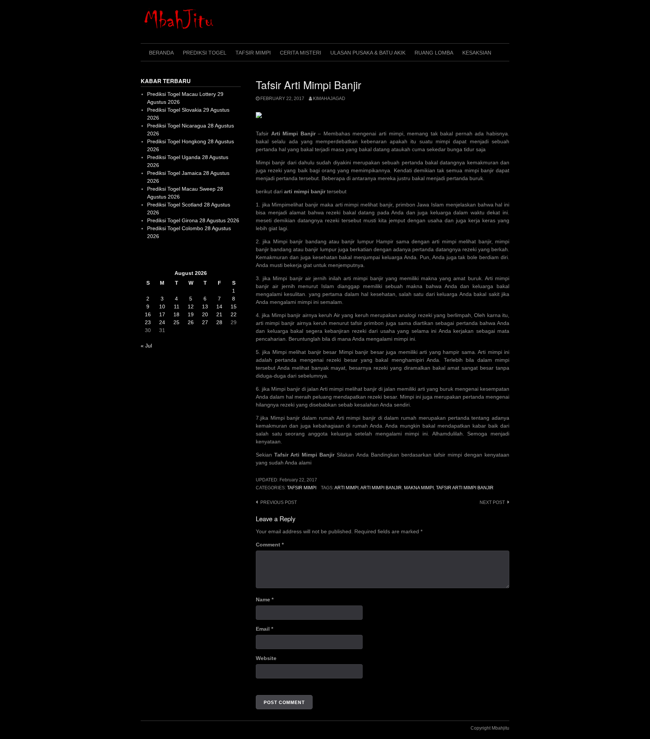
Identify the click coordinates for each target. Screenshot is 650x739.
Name (264, 599)
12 (191, 306)
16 (148, 314)
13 (205, 306)
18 (176, 314)
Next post (492, 502)
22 (234, 314)
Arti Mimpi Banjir (381, 487)
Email (264, 629)
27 (205, 322)
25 (176, 322)
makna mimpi (419, 487)
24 (162, 322)
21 (219, 314)
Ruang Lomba (434, 53)
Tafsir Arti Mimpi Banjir (465, 487)
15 (234, 306)
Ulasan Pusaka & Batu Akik (367, 53)
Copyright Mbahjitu (490, 728)
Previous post (278, 502)
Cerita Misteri (300, 53)
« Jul (146, 346)
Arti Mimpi (346, 487)
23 (148, 322)
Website (266, 658)
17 (162, 314)
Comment (270, 545)
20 (205, 314)
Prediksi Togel (204, 53)
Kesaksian (476, 53)
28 (219, 322)
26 (191, 322)
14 (219, 306)
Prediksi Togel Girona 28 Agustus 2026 (193, 220)
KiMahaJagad (329, 98)
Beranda (161, 53)
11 (176, 306)
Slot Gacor (153, 255)
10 (162, 306)
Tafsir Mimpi (253, 53)
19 (191, 314)
